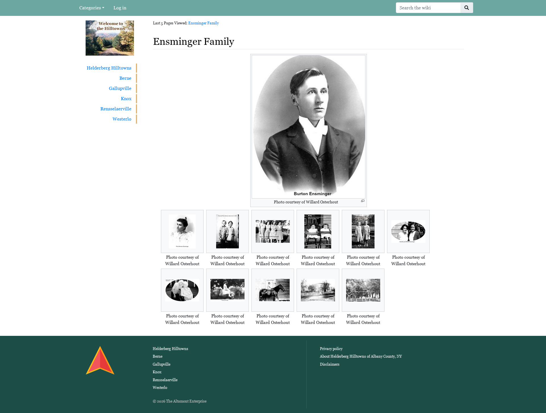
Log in (119, 7)
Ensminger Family (203, 23)
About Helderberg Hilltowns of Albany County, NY (361, 356)
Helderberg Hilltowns (109, 68)
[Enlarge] (363, 201)
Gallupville (120, 88)
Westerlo (122, 119)
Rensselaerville (115, 108)
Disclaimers (330, 364)
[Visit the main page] (110, 37)
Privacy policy (331, 349)
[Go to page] (466, 7)
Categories (90, 7)
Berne (125, 78)
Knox (126, 98)
